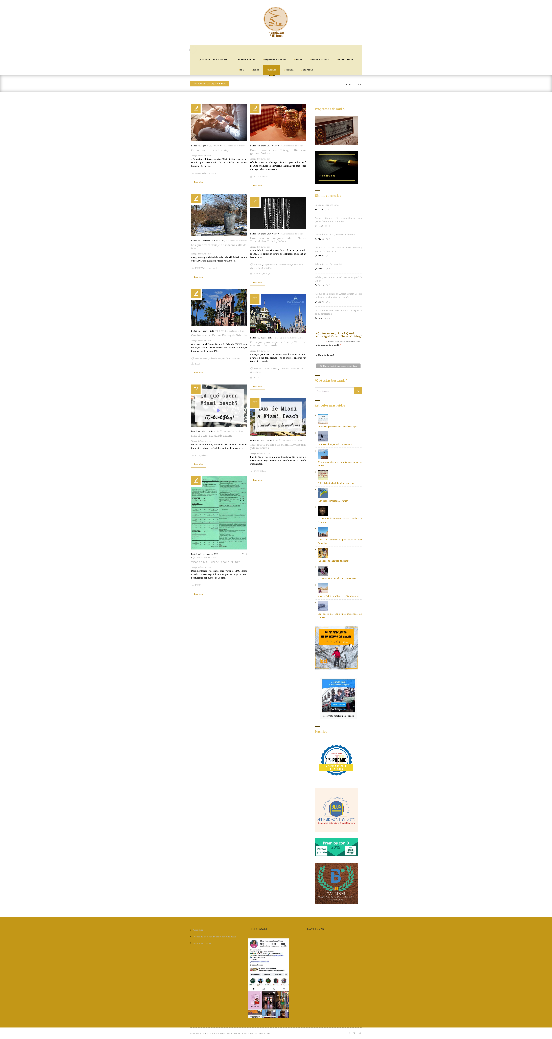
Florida (274, 369)
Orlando (213, 358)
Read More (198, 182)
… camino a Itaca (245, 60)
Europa (298, 60)
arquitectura (269, 265)
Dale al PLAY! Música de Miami (211, 435)
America (258, 265)
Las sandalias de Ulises (213, 60)
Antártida (307, 70)
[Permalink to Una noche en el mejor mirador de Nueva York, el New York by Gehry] (278, 228)
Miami (204, 455)
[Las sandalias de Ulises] (276, 22)
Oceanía (289, 70)
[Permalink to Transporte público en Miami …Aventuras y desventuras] (278, 435)
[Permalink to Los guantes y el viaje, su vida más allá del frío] (219, 235)
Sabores (264, 176)
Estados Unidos (283, 265)
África (255, 70)
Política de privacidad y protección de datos (214, 936)
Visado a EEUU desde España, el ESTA (215, 562)
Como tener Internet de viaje (210, 150)
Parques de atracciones (229, 358)
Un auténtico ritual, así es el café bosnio (335, 234)
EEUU (358, 84)
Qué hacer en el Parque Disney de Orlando (219, 335)
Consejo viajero (202, 173)
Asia (241, 70)
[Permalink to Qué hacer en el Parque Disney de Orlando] (219, 325)
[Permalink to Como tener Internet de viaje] (219, 140)
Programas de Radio (274, 60)
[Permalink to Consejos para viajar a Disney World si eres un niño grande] (278, 332)
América (271, 70)
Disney (198, 358)
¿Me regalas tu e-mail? (328, 345)
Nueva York (297, 265)
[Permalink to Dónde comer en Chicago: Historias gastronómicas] (278, 140)
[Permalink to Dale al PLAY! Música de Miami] (219, 426)
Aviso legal (198, 930)
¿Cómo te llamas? (325, 355)
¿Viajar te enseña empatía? (328, 264)
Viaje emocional (209, 268)
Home (348, 84)
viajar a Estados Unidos (261, 268)
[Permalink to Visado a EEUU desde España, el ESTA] (219, 548)
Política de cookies (202, 943)
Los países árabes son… (327, 205)
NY (270, 273)
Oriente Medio (345, 60)
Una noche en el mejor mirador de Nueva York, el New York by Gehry (278, 239)
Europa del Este (319, 60)
